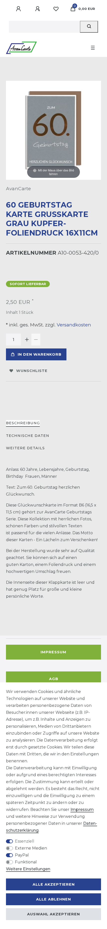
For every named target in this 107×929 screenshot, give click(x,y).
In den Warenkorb (39, 354)
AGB (53, 679)
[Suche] (89, 27)
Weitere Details (25, 448)
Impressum (53, 652)
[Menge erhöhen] (26, 339)
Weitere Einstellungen (28, 869)
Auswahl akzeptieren (53, 914)
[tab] (23, 423)
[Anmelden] (19, 9)
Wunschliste (32, 371)
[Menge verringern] (35, 339)
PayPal (22, 855)
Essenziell (24, 841)
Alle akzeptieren (54, 884)
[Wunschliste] (56, 9)
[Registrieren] (38, 9)
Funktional (26, 862)
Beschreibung (23, 423)
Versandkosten (73, 325)
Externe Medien (31, 848)
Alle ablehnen (53, 899)
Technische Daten (27, 435)
